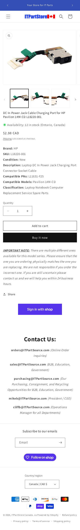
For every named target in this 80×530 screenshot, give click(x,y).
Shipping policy (62, 521)
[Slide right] (75, 99)
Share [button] (11, 294)
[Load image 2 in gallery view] (40, 98)
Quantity (8, 203)
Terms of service (41, 521)
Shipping (7, 138)
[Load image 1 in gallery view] (19, 98)
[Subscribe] (60, 442)
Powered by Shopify (47, 514)
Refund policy (69, 514)
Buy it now (40, 238)
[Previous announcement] (7, 5)
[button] (8, 16)
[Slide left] (4, 99)
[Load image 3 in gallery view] (60, 98)
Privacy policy (21, 521)
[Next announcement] (72, 5)
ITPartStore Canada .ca (24, 514)
